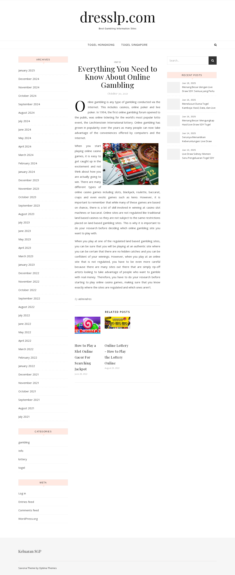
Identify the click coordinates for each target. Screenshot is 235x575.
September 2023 (29, 205)
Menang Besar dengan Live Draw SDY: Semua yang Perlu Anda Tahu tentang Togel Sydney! (198, 89)
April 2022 (24, 340)
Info (20, 451)
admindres (85, 299)
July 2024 (24, 121)
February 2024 (27, 163)
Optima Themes (48, 568)
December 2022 (28, 273)
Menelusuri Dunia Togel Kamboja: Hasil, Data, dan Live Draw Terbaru (199, 106)
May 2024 (24, 138)
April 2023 (24, 247)
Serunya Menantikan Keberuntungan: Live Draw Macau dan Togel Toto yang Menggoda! (197, 139)
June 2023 (24, 231)
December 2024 (28, 79)
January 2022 (26, 366)
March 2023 (25, 256)
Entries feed (26, 502)
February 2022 (27, 357)
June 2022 (24, 324)
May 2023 (24, 239)
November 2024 (28, 87)
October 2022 (27, 290)
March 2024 (25, 155)
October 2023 (27, 197)
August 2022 (26, 307)
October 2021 (27, 391)
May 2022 (24, 332)
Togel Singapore (134, 44)
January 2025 (26, 70)
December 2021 (28, 374)
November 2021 (28, 383)
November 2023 (28, 188)
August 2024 (26, 112)
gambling (24, 442)
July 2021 (24, 416)
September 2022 (29, 298)
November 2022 (28, 281)
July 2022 (24, 315)
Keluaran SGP (29, 551)
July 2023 (24, 222)
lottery (22, 459)
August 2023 (26, 214)
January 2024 (26, 171)
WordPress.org (28, 518)
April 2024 (24, 146)
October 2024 (27, 95)
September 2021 (29, 400)
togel (21, 467)
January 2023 (26, 264)
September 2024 (29, 104)
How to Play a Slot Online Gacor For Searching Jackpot (85, 357)
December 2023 (28, 180)
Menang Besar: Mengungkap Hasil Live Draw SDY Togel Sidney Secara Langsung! (198, 123)
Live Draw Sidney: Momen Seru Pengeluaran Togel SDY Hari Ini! (198, 156)
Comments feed (28, 510)
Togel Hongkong (101, 44)
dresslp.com (117, 17)
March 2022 (25, 349)
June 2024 (24, 129)
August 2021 (26, 408)
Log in (22, 493)
